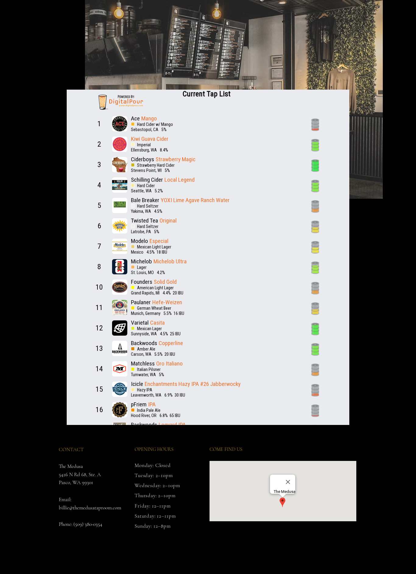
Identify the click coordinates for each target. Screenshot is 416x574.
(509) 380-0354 (87, 524)
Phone (65, 524)
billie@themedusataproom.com (90, 507)
